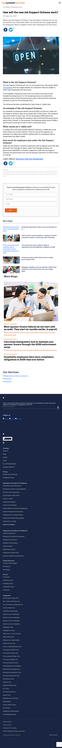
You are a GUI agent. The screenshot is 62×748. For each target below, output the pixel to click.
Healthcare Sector (8, 580)
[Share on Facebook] (5, 29)
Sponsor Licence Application (11, 614)
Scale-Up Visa (7, 682)
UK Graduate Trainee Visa (10, 653)
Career (5, 460)
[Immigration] (7, 378)
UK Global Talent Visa (9, 692)
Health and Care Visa (9, 643)
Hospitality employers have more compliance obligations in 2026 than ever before (29, 358)
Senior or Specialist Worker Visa (12, 646)
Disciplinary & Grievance (10, 539)
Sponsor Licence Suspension (11, 617)
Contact (5, 457)
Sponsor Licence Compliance (11, 624)
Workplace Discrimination (10, 543)
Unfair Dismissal (7, 546)
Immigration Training (9, 630)
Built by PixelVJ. (53, 735)
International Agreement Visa (11, 675)
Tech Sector (6, 577)
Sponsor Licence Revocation (11, 620)
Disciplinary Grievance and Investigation (14, 489)
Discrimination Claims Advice (11, 495)
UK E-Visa (6, 688)
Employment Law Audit (9, 521)
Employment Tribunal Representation (13, 518)
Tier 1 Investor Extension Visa (11, 601)
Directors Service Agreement (29, 159)
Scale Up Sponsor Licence (10, 662)
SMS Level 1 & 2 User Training (12, 633)
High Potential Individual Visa (11, 669)
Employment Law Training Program (13, 515)
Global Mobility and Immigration (12, 666)
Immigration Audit (8, 627)
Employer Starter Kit (8, 467)
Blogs (4, 454)
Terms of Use (7, 725)
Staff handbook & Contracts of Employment (15, 508)
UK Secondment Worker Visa (11, 656)
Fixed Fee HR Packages (10, 563)
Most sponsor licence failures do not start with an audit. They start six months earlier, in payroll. (30, 328)
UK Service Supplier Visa (10, 659)
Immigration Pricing (8, 477)
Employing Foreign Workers (11, 711)
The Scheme (7, 88)
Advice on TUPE (8, 498)
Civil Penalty (6, 708)
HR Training (6, 569)
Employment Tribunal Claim (11, 552)
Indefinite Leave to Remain (10, 698)
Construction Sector (8, 586)
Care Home (6, 590)
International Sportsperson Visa (12, 672)
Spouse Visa (6, 695)
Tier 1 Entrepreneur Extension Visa (13, 604)
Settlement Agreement (9, 533)
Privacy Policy (7, 721)
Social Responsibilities (9, 464)
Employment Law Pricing (10, 474)
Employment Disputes (9, 502)
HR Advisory (6, 566)
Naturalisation (7, 701)
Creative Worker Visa (9, 608)
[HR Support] (7, 381)
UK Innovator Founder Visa (10, 598)
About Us (5, 451)
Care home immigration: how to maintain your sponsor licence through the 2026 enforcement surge (30, 344)
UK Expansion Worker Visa (11, 650)
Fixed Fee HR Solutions (10, 505)
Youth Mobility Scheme (9, 714)
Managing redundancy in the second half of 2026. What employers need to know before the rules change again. (39, 269)
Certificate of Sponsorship (10, 611)
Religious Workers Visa (9, 685)
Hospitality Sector (8, 583)
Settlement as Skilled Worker (11, 640)
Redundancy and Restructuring (12, 485)
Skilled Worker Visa (8, 637)
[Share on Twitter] (10, 29)
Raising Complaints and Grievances (13, 556)
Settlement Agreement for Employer (13, 511)
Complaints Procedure (10, 728)
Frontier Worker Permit (9, 704)
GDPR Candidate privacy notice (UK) (14, 731)
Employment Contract (9, 549)
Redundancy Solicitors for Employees (13, 536)
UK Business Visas (8, 679)
